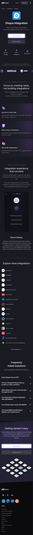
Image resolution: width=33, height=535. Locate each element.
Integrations (9, 8)
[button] (30, 3)
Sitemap (3, 531)
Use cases (4, 509)
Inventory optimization (7, 513)
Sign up (24, 3)
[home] (5, 3)
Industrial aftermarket (6, 515)
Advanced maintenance (7, 511)
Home (3, 8)
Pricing (3, 517)
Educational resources (7, 525)
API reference (5, 521)
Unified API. (26, 29)
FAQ (3, 529)
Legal (3, 527)
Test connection (16, 35)
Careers (3, 519)
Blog (3, 523)
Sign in (17, 3)
